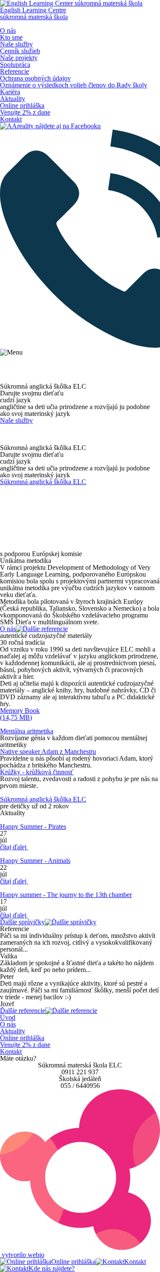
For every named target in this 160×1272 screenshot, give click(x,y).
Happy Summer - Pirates (33, 826)
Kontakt (11, 119)
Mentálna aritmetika (26, 731)
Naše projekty (19, 57)
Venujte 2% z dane (25, 112)
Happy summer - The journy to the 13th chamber (66, 894)
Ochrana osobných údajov (35, 78)
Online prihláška (22, 105)
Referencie (14, 71)
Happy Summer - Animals (35, 860)
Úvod (7, 1017)
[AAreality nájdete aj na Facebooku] (50, 126)
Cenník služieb (20, 51)
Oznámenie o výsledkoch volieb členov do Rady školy (73, 85)
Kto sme (11, 37)
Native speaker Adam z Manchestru (48, 751)
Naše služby (16, 44)
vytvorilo (22, 1254)
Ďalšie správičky (22, 922)
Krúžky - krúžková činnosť (36, 772)
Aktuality (12, 98)
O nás (8, 30)
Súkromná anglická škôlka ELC (43, 481)
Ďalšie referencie (22, 1010)
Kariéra (10, 91)
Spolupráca (15, 64)
